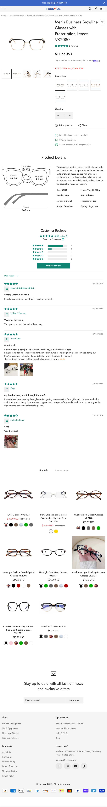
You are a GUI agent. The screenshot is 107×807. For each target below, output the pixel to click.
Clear (84, 85)
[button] (96, 9)
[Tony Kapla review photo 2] (26, 369)
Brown (95, 85)
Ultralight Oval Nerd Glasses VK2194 (53, 574)
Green (26, 525)
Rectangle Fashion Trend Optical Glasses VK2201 (18, 574)
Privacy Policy (8, 761)
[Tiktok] (84, 766)
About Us (6, 752)
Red (18, 585)
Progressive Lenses (10, 737)
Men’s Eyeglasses (10, 728)
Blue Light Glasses (10, 733)
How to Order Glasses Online (69, 723)
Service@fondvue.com (66, 760)
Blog (58, 737)
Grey (60, 97)
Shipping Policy (9, 771)
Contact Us (7, 756)
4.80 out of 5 (60, 236)
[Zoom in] (46, 25)
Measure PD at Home (66, 728)
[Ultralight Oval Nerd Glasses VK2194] (53, 552)
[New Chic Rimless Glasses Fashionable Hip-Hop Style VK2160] (53, 495)
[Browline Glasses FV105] (53, 606)
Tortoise (6, 525)
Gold (60, 85)
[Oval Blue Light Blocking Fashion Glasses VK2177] (88, 552)
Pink (11, 643)
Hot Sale (43, 470)
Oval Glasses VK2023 (19, 514)
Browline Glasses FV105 (53, 626)
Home (3, 15)
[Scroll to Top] (101, 792)
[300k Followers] (59, 766)
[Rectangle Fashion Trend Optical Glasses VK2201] (18, 552)
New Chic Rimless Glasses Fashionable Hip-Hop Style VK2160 (53, 518)
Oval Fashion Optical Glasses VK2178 (88, 516)
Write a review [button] (53, 265)
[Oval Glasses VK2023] (18, 495)
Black (11, 525)
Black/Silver (66, 636)
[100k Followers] (67, 766)
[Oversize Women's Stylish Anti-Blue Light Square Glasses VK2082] (18, 606)
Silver (72, 85)
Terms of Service (9, 766)
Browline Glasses (17, 15)
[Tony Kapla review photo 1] (11, 369)
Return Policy (8, 775)
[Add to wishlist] (102, 22)
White (23, 585)
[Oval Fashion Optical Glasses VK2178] (88, 495)
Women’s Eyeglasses (11, 723)
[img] (11, 283)
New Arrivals (61, 470)
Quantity (59, 109)
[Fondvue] (53, 9)
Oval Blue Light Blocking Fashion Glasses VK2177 (88, 574)
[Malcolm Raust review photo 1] (11, 441)
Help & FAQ (61, 733)
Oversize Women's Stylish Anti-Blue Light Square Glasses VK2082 (18, 630)
